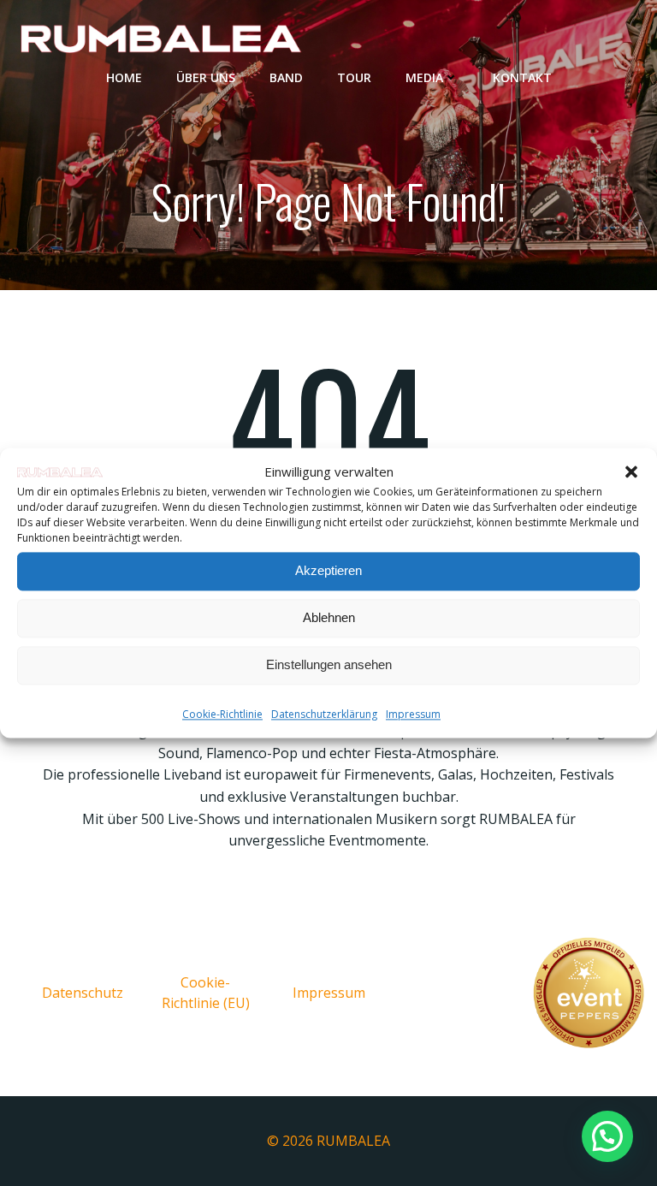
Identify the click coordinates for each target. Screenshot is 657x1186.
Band (286, 77)
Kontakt (522, 77)
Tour (354, 77)
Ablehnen (329, 618)
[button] (631, 471)
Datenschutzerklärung (324, 714)
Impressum (413, 714)
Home (124, 77)
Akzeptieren (328, 571)
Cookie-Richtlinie (222, 714)
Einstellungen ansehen (329, 665)
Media (424, 77)
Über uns (205, 77)
